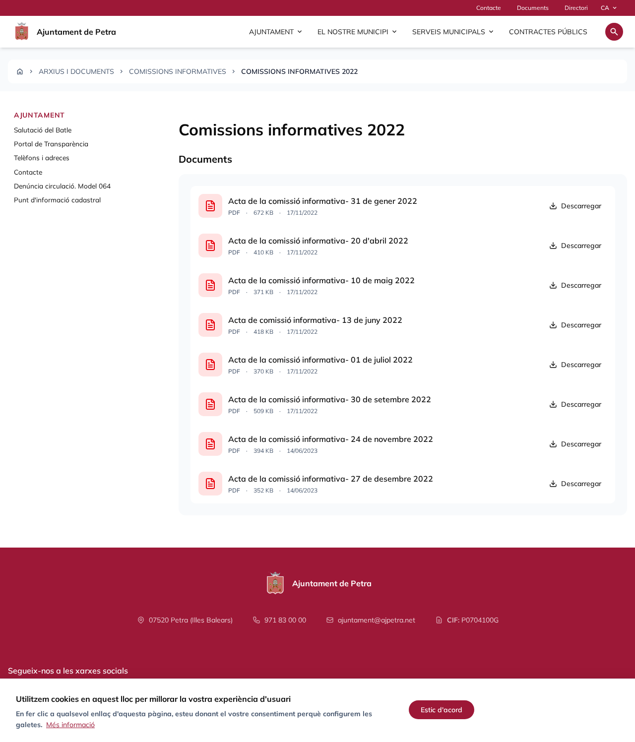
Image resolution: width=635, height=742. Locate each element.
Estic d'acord (441, 709)
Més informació (70, 724)
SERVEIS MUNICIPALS (453, 32)
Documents (533, 7)
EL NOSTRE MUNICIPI (358, 32)
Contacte (488, 7)
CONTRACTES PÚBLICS (548, 31)
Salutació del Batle (42, 129)
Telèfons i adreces (41, 158)
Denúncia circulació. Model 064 (62, 186)
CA (609, 8)
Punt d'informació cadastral (57, 200)
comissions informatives (177, 71)
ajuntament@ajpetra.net (376, 620)
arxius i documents (76, 71)
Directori (576, 7)
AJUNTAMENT (276, 32)
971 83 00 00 (285, 620)
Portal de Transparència (51, 143)
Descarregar (581, 205)
